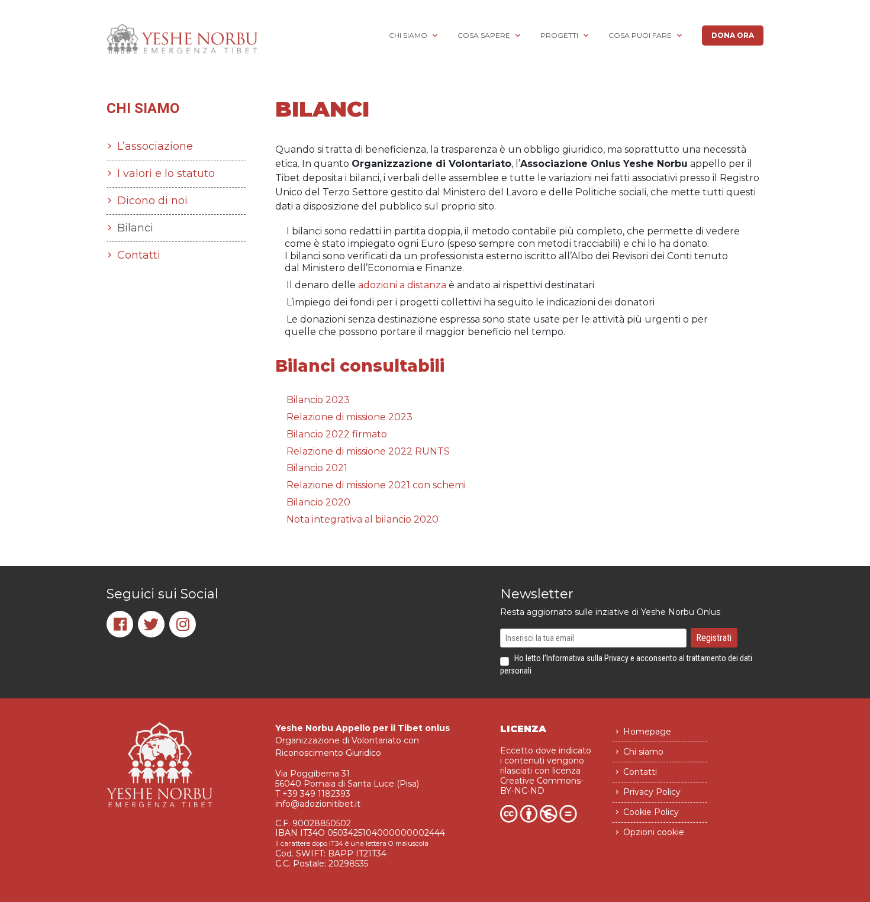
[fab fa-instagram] (182, 624)
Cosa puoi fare (640, 35)
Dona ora (732, 35)
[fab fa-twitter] (151, 624)
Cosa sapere (483, 35)
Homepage (647, 731)
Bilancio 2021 (316, 467)
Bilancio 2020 (318, 502)
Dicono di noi (152, 200)
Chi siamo (408, 35)
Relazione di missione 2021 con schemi (376, 485)
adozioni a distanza (402, 285)
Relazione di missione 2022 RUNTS (368, 451)
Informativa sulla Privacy (587, 658)
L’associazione (155, 146)
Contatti (138, 255)
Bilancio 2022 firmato (336, 434)
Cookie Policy (651, 812)
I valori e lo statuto (166, 173)
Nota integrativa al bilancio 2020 (362, 519)
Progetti (559, 35)
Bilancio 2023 (318, 399)
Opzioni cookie (653, 832)
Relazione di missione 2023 (349, 417)
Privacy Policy (652, 792)
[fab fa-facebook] (120, 624)
